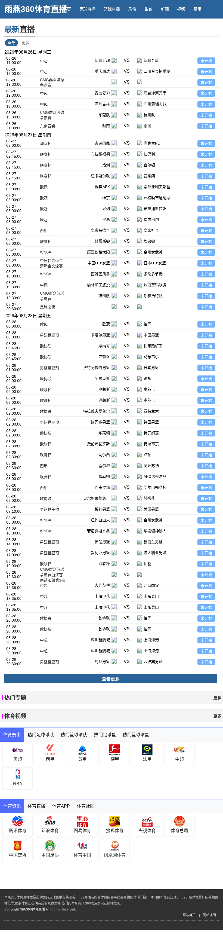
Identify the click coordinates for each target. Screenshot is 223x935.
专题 (116, 27)
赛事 (197, 9)
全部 (11, 43)
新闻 (165, 9)
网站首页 (189, 915)
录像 (132, 9)
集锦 (148, 9)
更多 (25, 43)
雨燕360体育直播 (35, 9)
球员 (99, 27)
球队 (83, 27)
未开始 (206, 61)
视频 (181, 9)
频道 (67, 27)
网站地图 (209, 915)
